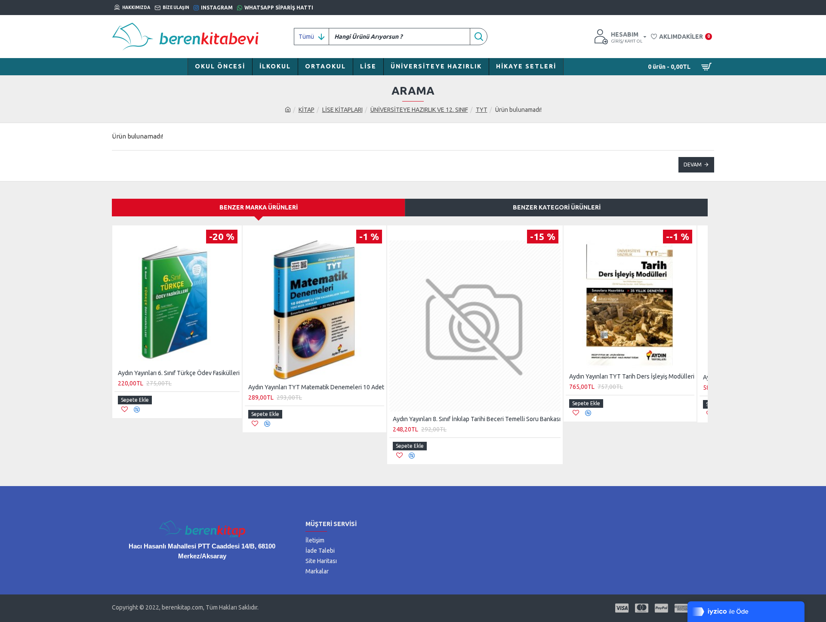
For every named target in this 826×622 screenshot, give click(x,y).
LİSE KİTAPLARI (342, 109)
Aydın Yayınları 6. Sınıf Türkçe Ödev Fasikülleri (179, 373)
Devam (693, 164)
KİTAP (306, 109)
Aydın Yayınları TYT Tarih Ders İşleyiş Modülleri (631, 376)
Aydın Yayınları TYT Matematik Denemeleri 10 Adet (316, 387)
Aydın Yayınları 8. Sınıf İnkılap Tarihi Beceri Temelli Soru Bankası (477, 419)
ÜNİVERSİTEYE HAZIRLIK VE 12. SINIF (419, 109)
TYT (481, 109)
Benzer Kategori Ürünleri (557, 207)
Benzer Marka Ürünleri (258, 207)
